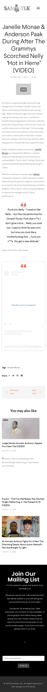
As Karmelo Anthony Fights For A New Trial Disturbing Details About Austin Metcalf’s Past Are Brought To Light (23, 544)
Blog (34, 77)
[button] (38, 8)
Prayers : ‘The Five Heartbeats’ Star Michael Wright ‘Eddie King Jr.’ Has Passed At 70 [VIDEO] (23, 502)
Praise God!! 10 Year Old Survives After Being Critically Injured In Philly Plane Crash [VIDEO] (34, 392)
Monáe (36, 174)
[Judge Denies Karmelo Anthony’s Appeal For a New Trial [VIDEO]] (23, 428)
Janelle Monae (13, 367)
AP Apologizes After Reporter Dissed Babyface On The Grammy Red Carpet (11, 392)
